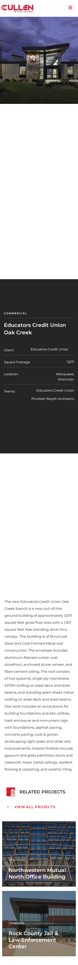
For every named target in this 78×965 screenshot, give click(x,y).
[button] (5, 60)
